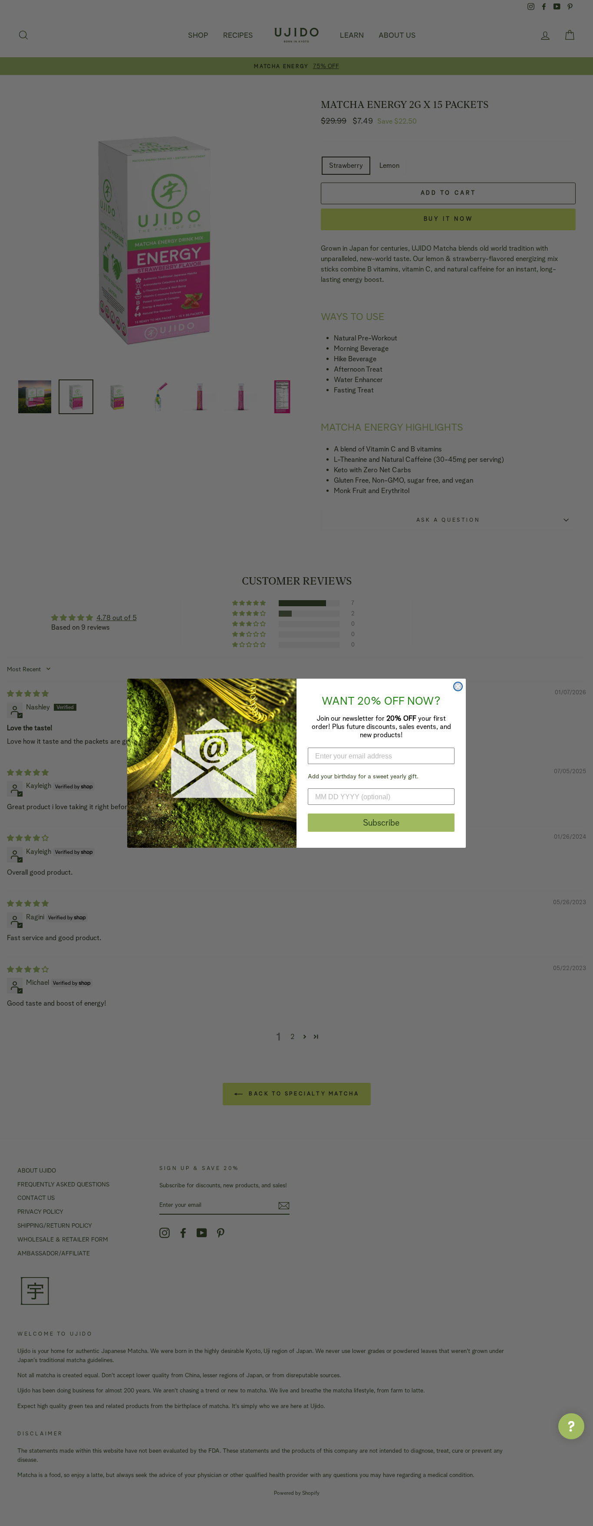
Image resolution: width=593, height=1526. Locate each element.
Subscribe (381, 822)
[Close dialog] (458, 686)
